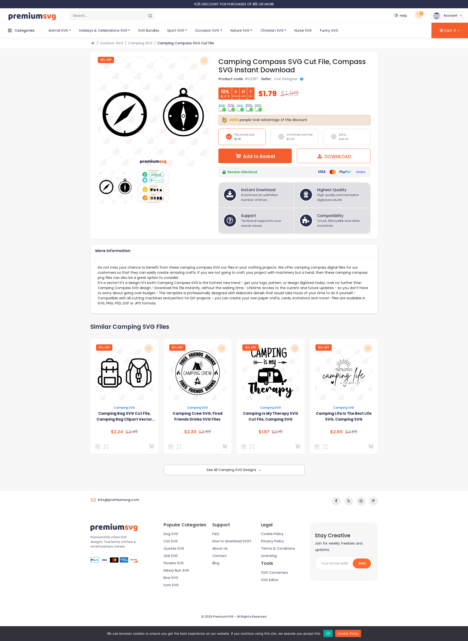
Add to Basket (259, 156)
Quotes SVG (174, 548)
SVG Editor (269, 579)
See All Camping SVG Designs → (234, 469)
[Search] (150, 15)
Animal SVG (58, 30)
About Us (219, 548)
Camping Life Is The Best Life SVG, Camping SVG (343, 416)
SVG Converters (274, 572)
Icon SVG (171, 585)
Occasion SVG (207, 30)
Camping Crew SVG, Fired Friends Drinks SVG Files (198, 416)
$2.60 (336, 432)
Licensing (269, 555)
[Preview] (107, 446)
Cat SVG (171, 541)
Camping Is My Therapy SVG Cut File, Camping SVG (270, 416)
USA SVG (171, 555)
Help (403, 15)
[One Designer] (98, 446)
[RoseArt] (171, 446)
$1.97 (264, 432)
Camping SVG (140, 43)
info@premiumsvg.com (118, 499)
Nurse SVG (303, 30)
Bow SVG (171, 577)
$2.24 (117, 432)
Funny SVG (329, 30)
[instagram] (361, 501)
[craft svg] (317, 446)
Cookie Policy (272, 533)
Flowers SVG (174, 563)
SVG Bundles (148, 30)
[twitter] (348, 501)
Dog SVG (171, 533)
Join (362, 563)
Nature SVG (240, 30)
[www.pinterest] (373, 501)
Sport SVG (175, 30)
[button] (447, 15)
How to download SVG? (231, 541)
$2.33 (190, 432)
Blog (215, 563)
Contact (219, 555)
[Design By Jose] (244, 446)
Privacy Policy (272, 541)
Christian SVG (272, 30)
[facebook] (336, 501)
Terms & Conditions (278, 548)
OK (328, 633)
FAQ (215, 533)
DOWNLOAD (337, 156)
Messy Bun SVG (176, 570)
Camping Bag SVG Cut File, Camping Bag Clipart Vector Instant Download (124, 416)
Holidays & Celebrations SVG (103, 30)
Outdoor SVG (111, 43)
